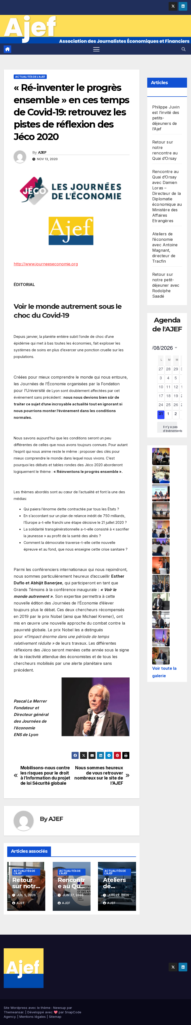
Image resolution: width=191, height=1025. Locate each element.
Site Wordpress (15, 1008)
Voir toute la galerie (164, 672)
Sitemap (55, 1017)
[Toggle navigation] (96, 49)
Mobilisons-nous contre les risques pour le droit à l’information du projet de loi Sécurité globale (45, 775)
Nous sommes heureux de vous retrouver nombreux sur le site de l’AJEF (98, 775)
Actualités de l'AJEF (30, 76)
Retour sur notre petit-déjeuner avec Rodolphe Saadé (166, 285)
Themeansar (13, 1012)
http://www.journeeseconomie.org (46, 263)
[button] (184, 49)
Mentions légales (32, 1017)
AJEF (42, 152)
